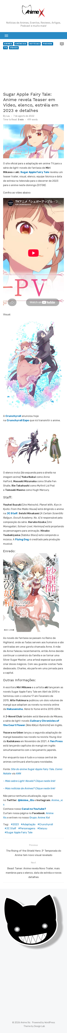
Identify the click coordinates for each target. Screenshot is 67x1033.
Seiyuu (43, 828)
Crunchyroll (46, 824)
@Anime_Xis (26, 800)
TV (5, 48)
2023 (16, 824)
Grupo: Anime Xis (39, 817)
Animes (8, 44)
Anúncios (20, 44)
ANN (18, 773)
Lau (8, 116)
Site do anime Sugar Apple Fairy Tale (32, 769)
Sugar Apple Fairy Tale (19, 832)
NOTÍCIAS (34, 44)
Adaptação (29, 824)
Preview (47, 44)
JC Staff (11, 828)
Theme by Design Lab (34, 1026)
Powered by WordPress (43, 1022)
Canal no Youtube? (34, 808)
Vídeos (14, 48)
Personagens (27, 828)
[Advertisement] (33, 71)
